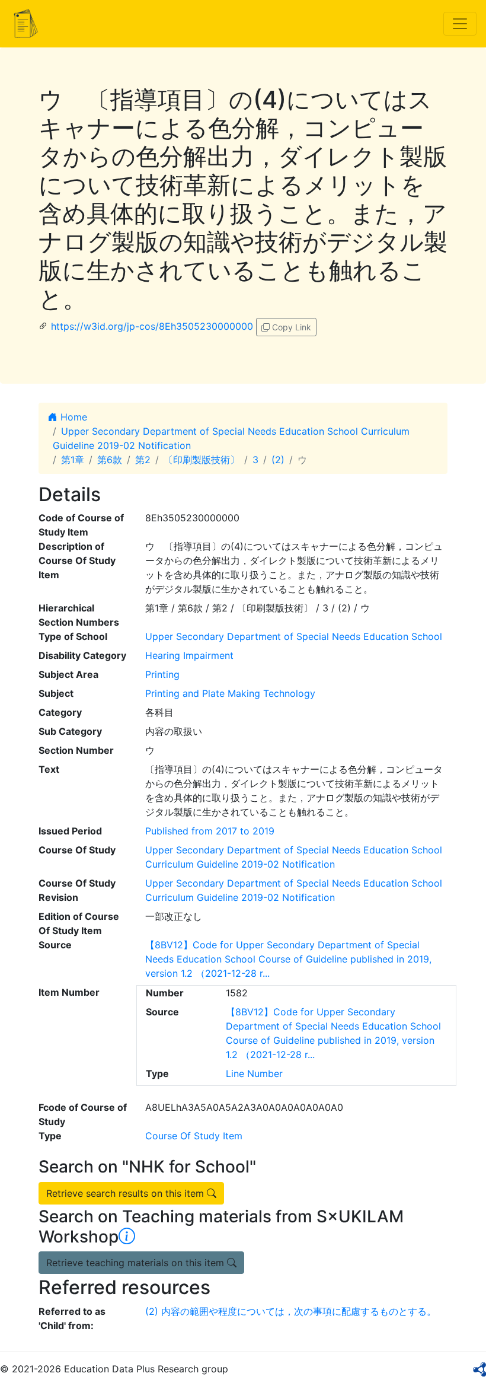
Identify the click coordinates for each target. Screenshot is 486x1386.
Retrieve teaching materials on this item (136, 1263)
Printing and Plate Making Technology (230, 693)
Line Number (254, 1073)
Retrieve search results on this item (126, 1193)
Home (72, 417)
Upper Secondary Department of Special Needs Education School (293, 636)
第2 (143, 460)
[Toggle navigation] (460, 24)
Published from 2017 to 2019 (209, 831)
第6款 (109, 460)
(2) (277, 460)
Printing (162, 674)
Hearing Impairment (189, 655)
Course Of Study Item (193, 1136)
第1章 (72, 460)
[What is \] (127, 1236)
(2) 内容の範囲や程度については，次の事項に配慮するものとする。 (290, 1311)
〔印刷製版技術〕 (201, 460)
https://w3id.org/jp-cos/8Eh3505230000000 (152, 326)
